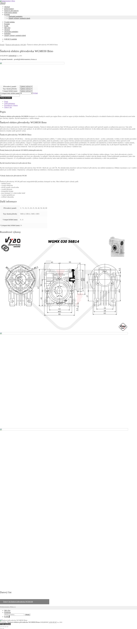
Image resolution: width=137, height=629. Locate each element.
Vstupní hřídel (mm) (9, 91)
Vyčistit (35, 93)
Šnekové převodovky (11, 11)
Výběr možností (5, 624)
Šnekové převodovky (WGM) (16, 45)
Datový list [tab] (8, 107)
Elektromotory (9, 9)
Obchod (7, 7)
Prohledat (7, 612)
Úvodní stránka (9, 22)
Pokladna (7, 33)
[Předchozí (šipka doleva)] (1, 628)
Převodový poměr (9, 86)
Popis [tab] (6, 101)
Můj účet (7, 28)
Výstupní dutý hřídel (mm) (9, 93)
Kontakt (7, 14)
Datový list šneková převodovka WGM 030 (18, 602)
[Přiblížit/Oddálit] (1, 626)
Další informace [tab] (9, 103)
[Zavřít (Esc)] (7, 626)
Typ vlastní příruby (10, 89)
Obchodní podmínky (16, 16)
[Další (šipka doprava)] (3, 628)
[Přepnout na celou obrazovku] (3, 626)
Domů (2, 45)
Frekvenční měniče (10, 12)
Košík (6, 26)
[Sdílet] (5, 626)
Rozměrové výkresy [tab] (11, 105)
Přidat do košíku (6, 98)
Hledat (27, 614)
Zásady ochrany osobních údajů (19, 18)
